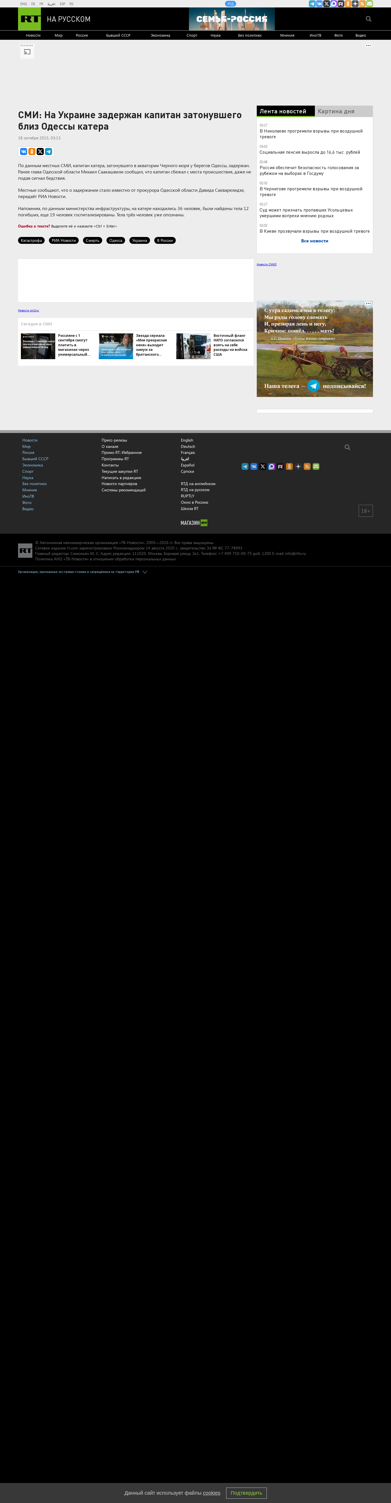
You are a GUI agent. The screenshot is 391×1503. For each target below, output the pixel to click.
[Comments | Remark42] (136, 280)
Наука (216, 35)
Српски (187, 471)
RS (71, 3)
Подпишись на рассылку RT (369, 3)
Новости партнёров (119, 483)
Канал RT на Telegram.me (312, 3)
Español (187, 465)
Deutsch (188, 446)
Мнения (287, 35)
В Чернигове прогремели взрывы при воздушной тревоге (311, 191)
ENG (23, 3)
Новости (33, 35)
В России (165, 240)
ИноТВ (315, 35)
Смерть (92, 240)
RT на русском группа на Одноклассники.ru (348, 3)
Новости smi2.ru (28, 310)
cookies (211, 1493)
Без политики (250, 35)
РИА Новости (64, 240)
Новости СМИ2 (267, 264)
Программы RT (115, 458)
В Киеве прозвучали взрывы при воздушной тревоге (315, 231)
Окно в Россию (194, 502)
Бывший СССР (118, 35)
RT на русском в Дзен (355, 3)
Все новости (314, 241)
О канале (110, 446)
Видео (361, 35)
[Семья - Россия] (232, 18)
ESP (62, 3)
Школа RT (189, 508)
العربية (52, 3)
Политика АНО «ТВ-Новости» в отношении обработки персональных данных (105, 558)
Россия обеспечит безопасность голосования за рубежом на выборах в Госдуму (309, 170)
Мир (59, 35)
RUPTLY (187, 496)
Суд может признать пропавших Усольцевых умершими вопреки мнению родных (306, 212)
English (187, 440)
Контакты (110, 465)
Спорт (192, 35)
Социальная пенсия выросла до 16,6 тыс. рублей (310, 152)
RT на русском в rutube (340, 3)
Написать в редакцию (121, 477)
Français (188, 452)
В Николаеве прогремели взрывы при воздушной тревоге (311, 133)
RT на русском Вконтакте (319, 3)
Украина (139, 240)
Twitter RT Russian (326, 3)
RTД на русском (195, 489)
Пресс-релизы (114, 440)
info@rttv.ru (295, 553)
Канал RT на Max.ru (333, 3)
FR (41, 3)
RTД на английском (198, 483)
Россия (82, 35)
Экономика (160, 35)
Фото (338, 35)
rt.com (72, 548)
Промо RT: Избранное (122, 452)
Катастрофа (31, 240)
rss (362, 3)
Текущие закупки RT (120, 471)
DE (33, 3)
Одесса (115, 240)
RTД (231, 3)
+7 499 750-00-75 (235, 553)
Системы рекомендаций (124, 490)
